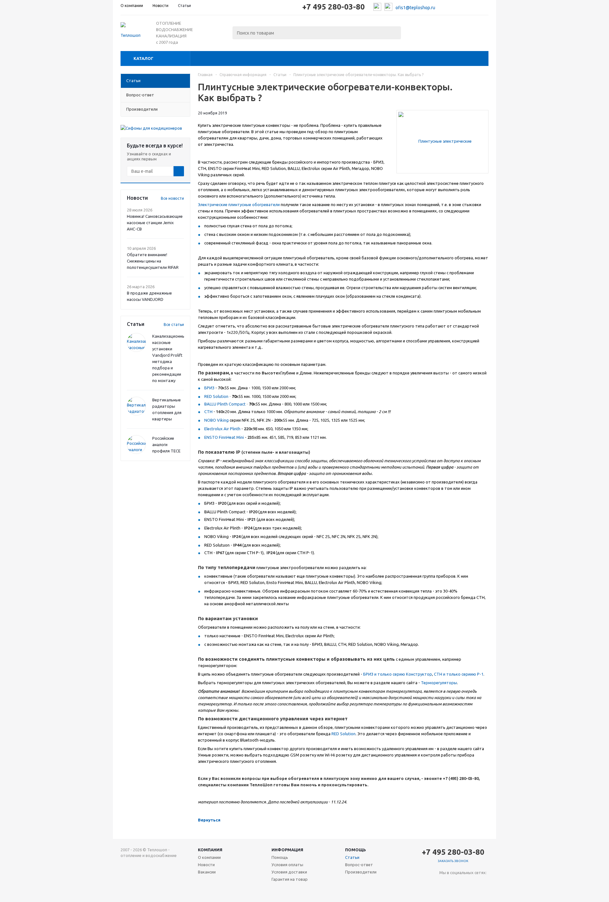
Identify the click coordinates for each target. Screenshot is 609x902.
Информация (287, 849)
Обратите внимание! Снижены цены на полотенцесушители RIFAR (153, 260)
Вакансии (207, 872)
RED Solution (216, 396)
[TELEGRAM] (457, 883)
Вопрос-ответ (359, 864)
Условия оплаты (287, 864)
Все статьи (174, 324)
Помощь (355, 849)
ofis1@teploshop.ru (415, 7)
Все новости (172, 198)
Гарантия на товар (290, 879)
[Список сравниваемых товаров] (418, 31)
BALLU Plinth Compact (225, 404)
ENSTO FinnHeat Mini (224, 437)
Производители (361, 872)
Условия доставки (289, 872)
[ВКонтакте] (444, 883)
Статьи (352, 857)
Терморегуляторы (439, 682)
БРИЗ (209, 388)
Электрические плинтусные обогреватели (239, 204)
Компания (210, 849)
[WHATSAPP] (470, 883)
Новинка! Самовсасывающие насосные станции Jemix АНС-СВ (155, 222)
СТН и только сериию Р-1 (458, 674)
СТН (208, 411)
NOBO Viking (216, 420)
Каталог (144, 58)
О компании (209, 857)
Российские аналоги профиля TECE (166, 444)
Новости (206, 864)
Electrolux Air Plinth (222, 428)
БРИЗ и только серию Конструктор (397, 674)
